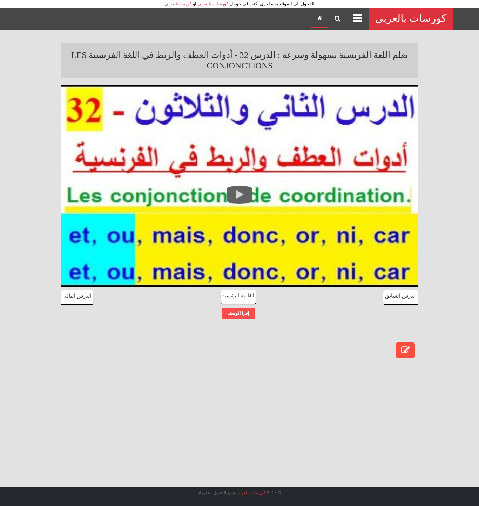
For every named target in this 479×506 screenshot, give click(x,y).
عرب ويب (253, 498)
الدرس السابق (401, 296)
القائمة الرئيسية (238, 295)
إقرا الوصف (238, 313)
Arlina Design (218, 498)
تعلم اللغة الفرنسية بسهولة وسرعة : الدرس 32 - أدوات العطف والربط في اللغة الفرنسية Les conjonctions (239, 60)
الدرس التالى (77, 296)
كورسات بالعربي (410, 18)
